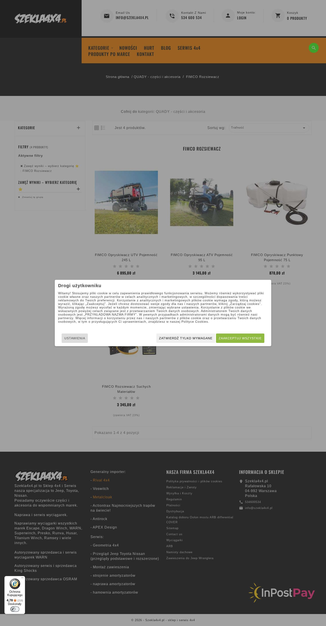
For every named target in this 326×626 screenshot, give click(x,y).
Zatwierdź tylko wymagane (185, 338)
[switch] (14, 609)
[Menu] (22, 578)
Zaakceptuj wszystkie (240, 338)
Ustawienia (74, 338)
